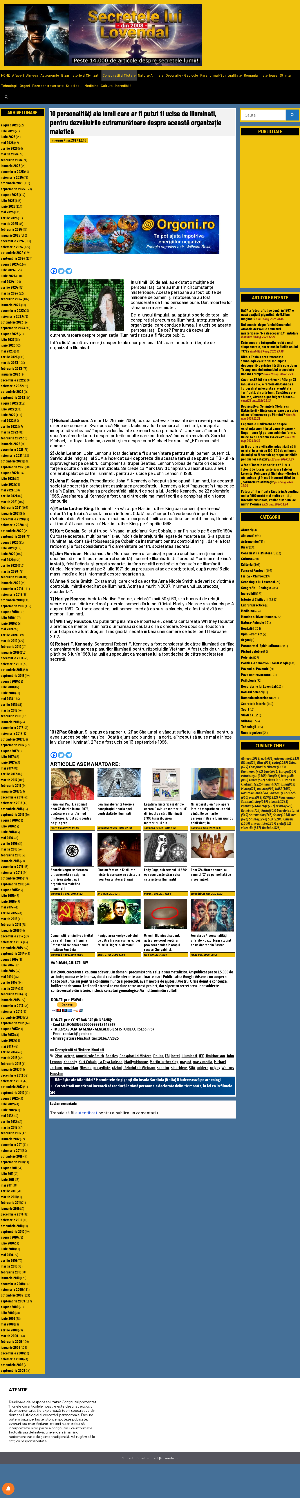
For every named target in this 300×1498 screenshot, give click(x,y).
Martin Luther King (164, 1061)
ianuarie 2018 (10, 721)
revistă (284, 806)
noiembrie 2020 (12, 524)
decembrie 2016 (12, 797)
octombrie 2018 (12, 669)
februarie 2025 (11, 229)
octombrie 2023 (12, 322)
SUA (192, 1067)
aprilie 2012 (9, 1121)
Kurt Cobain (88, 1061)
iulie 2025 (7, 200)
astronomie (286, 758)
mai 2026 (7, 142)
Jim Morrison (215, 1056)
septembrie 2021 (12, 467)
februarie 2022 (11, 438)
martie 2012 (9, 1127)
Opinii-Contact (251, 634)
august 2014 (9, 959)
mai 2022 (7, 420)
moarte (265, 789)
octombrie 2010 (12, 1225)
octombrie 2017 (12, 739)
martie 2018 (9, 710)
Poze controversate (48, 85)
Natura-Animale (150, 75)
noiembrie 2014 (12, 942)
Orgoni (25, 85)
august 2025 (9, 194)
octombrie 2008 (12, 1364)
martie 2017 (9, 779)
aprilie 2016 (9, 843)
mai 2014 (7, 976)
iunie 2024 (8, 275)
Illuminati (189, 1056)
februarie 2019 (11, 646)
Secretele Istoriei (253, 703)
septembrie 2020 (13, 536)
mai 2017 (7, 768)
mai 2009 (7, 1324)
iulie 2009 (7, 1312)
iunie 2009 (8, 1318)
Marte (248, 789)
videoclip (251, 828)
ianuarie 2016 (10, 860)
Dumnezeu (252, 771)
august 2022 (9, 403)
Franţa (257, 780)
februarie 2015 (11, 924)
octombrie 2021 (12, 461)
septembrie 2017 (12, 745)
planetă (278, 802)
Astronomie (49, 75)
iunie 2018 (8, 693)
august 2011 (9, 1167)
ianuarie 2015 (10, 930)
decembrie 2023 (12, 310)
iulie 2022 (7, 409)
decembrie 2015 (12, 866)
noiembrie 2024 (12, 247)
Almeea (32, 75)
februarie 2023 (11, 368)
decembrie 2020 (12, 519)
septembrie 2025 (13, 189)
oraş (255, 797)
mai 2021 (7, 490)
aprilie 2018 (9, 704)
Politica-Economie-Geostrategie (265, 663)
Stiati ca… (74, 85)
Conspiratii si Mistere (119, 75)
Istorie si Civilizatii (86, 75)
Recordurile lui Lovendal (258, 686)
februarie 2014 (11, 994)
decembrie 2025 (12, 171)
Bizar (65, 75)
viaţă (284, 823)
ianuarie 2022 (10, 443)
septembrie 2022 (13, 397)
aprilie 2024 (9, 287)
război (117, 1067)
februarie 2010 (11, 1272)
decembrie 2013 (12, 1005)
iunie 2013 (8, 1040)
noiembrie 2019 (11, 594)
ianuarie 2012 (10, 1139)
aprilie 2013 (9, 1052)
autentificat (86, 1112)
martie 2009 (9, 1335)
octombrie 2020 (12, 530)
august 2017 (9, 750)
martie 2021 (9, 501)
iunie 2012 (8, 1110)
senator (163, 1067)
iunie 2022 (8, 414)
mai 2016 (7, 837)
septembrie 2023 (13, 327)
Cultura (107, 85)
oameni (280, 793)
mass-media (202, 1061)
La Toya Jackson (110, 1061)
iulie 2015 (7, 895)
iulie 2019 (7, 617)
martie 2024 (9, 293)
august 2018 (9, 681)
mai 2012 (7, 1115)
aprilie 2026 (9, 148)
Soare (281, 815)
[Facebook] (54, 271)
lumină (272, 784)
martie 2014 (9, 988)
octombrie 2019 (12, 600)
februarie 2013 (11, 1063)
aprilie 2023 (9, 356)
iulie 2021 (7, 478)
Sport (245, 709)
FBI (167, 1056)
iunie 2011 (7, 1179)
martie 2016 (9, 849)
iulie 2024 (8, 270)
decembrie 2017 (12, 727)
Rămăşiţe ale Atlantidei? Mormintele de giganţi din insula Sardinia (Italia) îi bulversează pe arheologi (138, 1079)
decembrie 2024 (12, 241)
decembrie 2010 (12, 1214)
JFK (201, 1056)
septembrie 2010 (12, 1231)
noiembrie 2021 (11, 455)
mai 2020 (7, 559)
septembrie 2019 (12, 606)
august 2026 (9, 125)
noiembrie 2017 (11, 733)
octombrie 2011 (11, 1156)
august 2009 (9, 1306)
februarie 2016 (11, 855)
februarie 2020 (11, 577)
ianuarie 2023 (10, 374)
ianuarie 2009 (10, 1347)
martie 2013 (9, 1057)
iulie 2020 (7, 548)
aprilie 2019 (9, 635)
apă (267, 758)
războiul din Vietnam (139, 1067)
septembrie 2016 (12, 814)
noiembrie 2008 (12, 1359)
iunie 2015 (8, 901)
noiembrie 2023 (12, 316)
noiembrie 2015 (11, 872)
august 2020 (9, 542)
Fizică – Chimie (252, 576)
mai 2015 (7, 907)
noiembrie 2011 (11, 1150)
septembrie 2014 (13, 953)
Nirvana (86, 1067)
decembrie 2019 (12, 588)
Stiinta (285, 75)
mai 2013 (7, 1046)
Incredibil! (123, 85)
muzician (71, 1067)
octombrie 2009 (12, 1295)
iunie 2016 (8, 831)
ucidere (202, 1067)
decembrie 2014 (12, 936)
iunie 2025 (8, 206)
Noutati (97, 1049)
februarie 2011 (11, 1202)
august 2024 (10, 264)
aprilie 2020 (9, 565)
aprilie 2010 (9, 1260)
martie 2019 (9, 640)
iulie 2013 (7, 1034)
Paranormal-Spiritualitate (221, 75)
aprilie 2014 (9, 982)
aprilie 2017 (9, 773)
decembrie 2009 (12, 1283)
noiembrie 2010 (11, 1219)
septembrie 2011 (12, 1162)
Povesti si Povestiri (255, 668)
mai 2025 (7, 212)
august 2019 (9, 611)
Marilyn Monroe (136, 1061)
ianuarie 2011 (10, 1208)
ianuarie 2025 (10, 235)
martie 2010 (9, 1266)
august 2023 (9, 333)
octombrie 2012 (12, 1086)
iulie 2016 (7, 826)
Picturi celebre (252, 651)
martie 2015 (9, 918)
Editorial (247, 564)
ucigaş (215, 1067)
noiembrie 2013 (11, 1011)
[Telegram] (68, 271)
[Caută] (292, 115)
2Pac (58, 1056)
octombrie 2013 (12, 1017)
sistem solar (260, 815)
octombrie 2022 (12, 391)
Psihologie (248, 680)
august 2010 (9, 1237)
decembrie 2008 (12, 1353)
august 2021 (9, 472)
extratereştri (254, 776)
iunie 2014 (8, 970)
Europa (287, 771)
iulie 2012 (7, 1104)
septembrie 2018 (12, 675)
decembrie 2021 (12, 449)
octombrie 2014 (12, 947)
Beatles (112, 1056)
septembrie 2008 (13, 1370)
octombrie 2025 (12, 183)
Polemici (247, 657)
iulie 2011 (7, 1173)
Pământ (251, 806)
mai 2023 (7, 351)
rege (268, 806)
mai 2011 (6, 1185)
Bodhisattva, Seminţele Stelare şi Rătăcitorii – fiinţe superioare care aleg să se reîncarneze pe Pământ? (269, 410)
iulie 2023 (7, 339)
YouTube (271, 828)
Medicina (92, 85)
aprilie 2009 (9, 1330)
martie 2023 (9, 362)
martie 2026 (9, 154)
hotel (175, 1056)
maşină (185, 1061)
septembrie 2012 (12, 1092)
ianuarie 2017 (10, 791)
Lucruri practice (253, 605)
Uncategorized (251, 732)
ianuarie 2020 (10, 582)
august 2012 (9, 1098)
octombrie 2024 (12, 252)
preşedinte (101, 1067)
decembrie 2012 (12, 1075)
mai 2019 (7, 629)
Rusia (268, 810)
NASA (283, 789)
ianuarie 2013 (10, 1069)
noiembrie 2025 (12, 177)
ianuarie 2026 (10, 165)
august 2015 (9, 889)
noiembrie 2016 (11, 802)
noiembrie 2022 (12, 385)
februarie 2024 (11, 299)
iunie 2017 (8, 762)
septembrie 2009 (13, 1301)
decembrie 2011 (11, 1144)
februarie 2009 (11, 1341)
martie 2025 (9, 223)
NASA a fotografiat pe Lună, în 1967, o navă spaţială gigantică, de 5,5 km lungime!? (267, 314)
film (273, 776)
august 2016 (9, 820)
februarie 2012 (11, 1133)
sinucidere (179, 1067)
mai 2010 (7, 1254)
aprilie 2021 (9, 495)
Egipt (271, 771)
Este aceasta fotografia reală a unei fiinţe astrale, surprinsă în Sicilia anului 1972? (269, 346)
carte (280, 762)
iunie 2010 (8, 1248)
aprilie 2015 (9, 913)
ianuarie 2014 (10, 999)
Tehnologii (9, 85)
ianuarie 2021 (10, 513)
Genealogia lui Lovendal (258, 581)
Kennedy (70, 1061)
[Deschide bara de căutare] (6, 97)
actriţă (69, 1056)
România (250, 810)
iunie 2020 (8, 553)
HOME (5, 75)
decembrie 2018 (12, 658)
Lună (288, 784)
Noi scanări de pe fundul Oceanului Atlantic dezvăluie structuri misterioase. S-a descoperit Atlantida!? (269, 328)
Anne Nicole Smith (90, 1056)
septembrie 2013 (12, 1023)
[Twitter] (61, 271)
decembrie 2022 (12, 380)
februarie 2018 (11, 716)
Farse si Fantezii (253, 570)
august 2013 (9, 1028)
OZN (270, 797)
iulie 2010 (7, 1243)
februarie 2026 (11, 160)
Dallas (158, 1056)
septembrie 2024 (13, 258)
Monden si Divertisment (258, 616)
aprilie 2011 (8, 1191)
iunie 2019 (8, 623)
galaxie (274, 780)
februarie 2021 (11, 507)
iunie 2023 (8, 345)
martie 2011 (9, 1196)
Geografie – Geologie (182, 75)
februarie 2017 (11, 785)
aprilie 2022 (9, 426)
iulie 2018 (7, 687)
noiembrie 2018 (11, 664)
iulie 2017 (7, 756)
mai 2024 (7, 281)
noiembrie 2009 (12, 1289)
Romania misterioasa (261, 75)
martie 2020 (9, 571)
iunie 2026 (8, 136)
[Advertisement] (142, 180)
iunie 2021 (8, 484)
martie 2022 (9, 432)
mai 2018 (7, 698)
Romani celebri (252, 692)
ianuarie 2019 (10, 652)
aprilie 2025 (9, 218)
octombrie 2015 (12, 878)
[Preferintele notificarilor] (8, 1489)
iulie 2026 (7, 131)
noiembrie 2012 (11, 1081)
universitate (263, 823)
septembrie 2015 (12, 884)
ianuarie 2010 (10, 1277)
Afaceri (18, 75)
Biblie (248, 762)
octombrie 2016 (12, 808)
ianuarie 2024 (11, 304)
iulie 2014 (7, 965)
